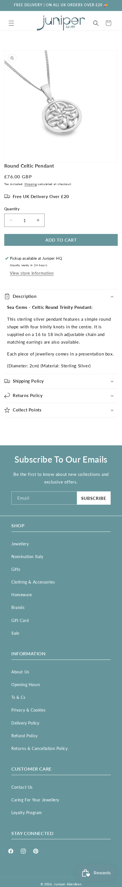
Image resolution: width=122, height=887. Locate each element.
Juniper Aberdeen (67, 884)
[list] (61, 106)
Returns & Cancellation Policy (39, 748)
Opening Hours (25, 684)
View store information (32, 273)
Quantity (12, 209)
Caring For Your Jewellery (35, 799)
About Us (20, 671)
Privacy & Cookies (28, 710)
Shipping (30, 184)
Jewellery (20, 543)
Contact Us (22, 787)
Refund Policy (24, 735)
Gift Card (20, 620)
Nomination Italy (27, 556)
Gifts (15, 569)
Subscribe (93, 498)
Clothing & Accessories (33, 582)
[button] (11, 23)
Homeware (21, 594)
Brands (18, 607)
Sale (15, 633)
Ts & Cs (18, 697)
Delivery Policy (25, 723)
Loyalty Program (26, 812)
